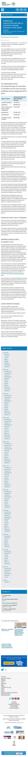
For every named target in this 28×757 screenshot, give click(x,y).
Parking (3, 686)
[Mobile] (25, 9)
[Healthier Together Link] (8, 727)
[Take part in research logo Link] (9, 732)
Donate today (9, 663)
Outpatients (3, 683)
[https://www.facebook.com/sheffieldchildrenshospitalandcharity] (13, 699)
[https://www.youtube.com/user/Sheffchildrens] (16, 699)
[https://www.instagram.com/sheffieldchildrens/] (18, 699)
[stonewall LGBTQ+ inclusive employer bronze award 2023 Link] (21, 737)
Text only (14, 701)
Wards (2, 691)
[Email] (21, 9)
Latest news (17, 718)
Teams (2, 688)
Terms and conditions (14, 708)
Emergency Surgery (5, 694)
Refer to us (22, 715)
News (7, 30)
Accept (19, 753)
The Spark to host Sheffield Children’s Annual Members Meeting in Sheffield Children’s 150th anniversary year (19, 632)
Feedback (3, 681)
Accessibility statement (14, 704)
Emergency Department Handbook (9, 692)
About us (11, 716)
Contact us (16, 716)
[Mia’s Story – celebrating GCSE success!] (7, 625)
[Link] (14, 737)
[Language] (17, 9)
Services (17, 715)
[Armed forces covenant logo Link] (14, 743)
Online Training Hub (5, 695)
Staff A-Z (13, 718)
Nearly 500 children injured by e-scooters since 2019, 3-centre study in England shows (7, 645)
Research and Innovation (14, 720)
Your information (14, 707)
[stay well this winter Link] (17, 727)
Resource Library (6, 718)
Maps (2, 685)
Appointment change (6, 678)
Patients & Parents (11, 715)
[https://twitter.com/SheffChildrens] (10, 699)
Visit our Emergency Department (9, 603)
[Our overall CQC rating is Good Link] (7, 737)
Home (4, 30)
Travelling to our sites (6, 687)
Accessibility (14, 703)
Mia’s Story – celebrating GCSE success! (7, 629)
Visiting (2, 690)
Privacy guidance (14, 705)
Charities (3, 679)
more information (11, 753)
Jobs (2, 682)
